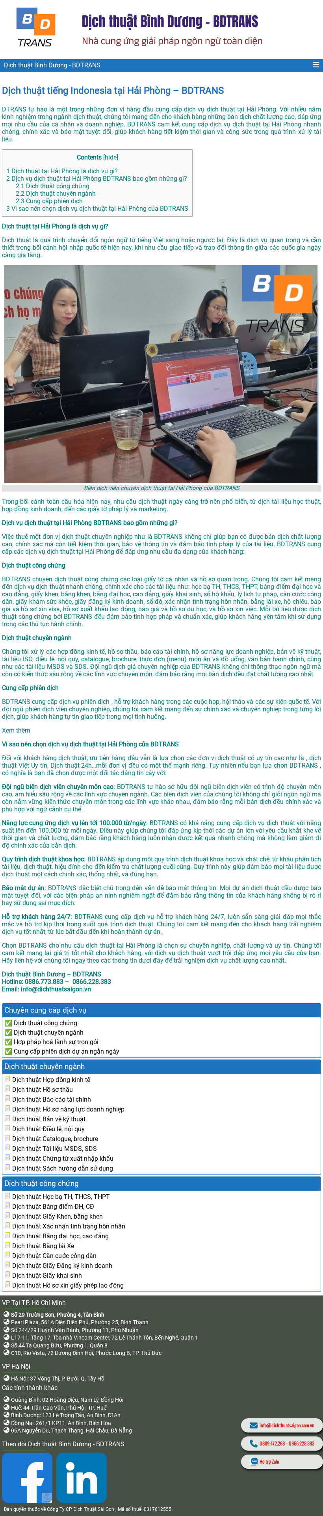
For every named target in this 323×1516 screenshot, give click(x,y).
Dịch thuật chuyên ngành (56, 193)
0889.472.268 (272, 1443)
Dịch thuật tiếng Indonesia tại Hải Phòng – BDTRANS (113, 90)
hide (111, 157)
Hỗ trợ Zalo (269, 1461)
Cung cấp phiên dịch (49, 201)
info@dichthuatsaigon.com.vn (287, 1425)
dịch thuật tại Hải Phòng (266, 124)
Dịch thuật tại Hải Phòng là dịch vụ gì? (62, 171)
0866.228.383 (301, 1443)
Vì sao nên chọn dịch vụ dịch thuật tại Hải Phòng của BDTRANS (97, 208)
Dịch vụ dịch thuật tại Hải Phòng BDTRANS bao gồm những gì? (96, 178)
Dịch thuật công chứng (52, 186)
